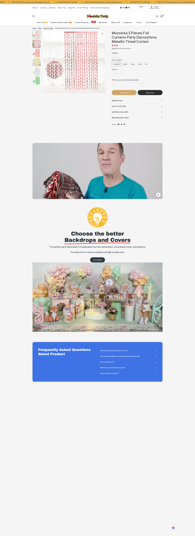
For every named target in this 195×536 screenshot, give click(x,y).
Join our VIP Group (82, 8)
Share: (114, 124)
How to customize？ (107, 362)
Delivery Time (62, 8)
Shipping (114, 48)
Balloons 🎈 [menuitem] (115, 22)
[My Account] (157, 16)
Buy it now (150, 93)
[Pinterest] (129, 7)
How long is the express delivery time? (114, 350)
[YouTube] (126, 7)
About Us (35, 8)
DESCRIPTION (117, 100)
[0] (160, 16)
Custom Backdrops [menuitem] (82, 22)
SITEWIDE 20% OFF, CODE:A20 (53, 2)
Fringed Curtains (48, 28)
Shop (39, 28)
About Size (52, 8)
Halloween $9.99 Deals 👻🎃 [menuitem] (61, 22)
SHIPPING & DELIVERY (120, 112)
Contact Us (43, 8)
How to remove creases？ (109, 373)
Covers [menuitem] (139, 22)
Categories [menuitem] (127, 22)
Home (34, 28)
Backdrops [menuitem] (103, 22)
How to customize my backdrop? (100, 8)
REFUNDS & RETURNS (120, 118)
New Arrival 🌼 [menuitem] (42, 22)
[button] (173, 528)
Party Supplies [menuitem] (151, 22)
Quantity (115, 69)
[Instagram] (123, 7)
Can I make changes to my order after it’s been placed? (120, 356)
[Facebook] (121, 7)
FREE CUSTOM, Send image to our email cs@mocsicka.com (89, 2)
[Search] (34, 16)
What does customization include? (112, 367)
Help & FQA (71, 8)
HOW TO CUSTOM (119, 106)
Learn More (97, 260)
